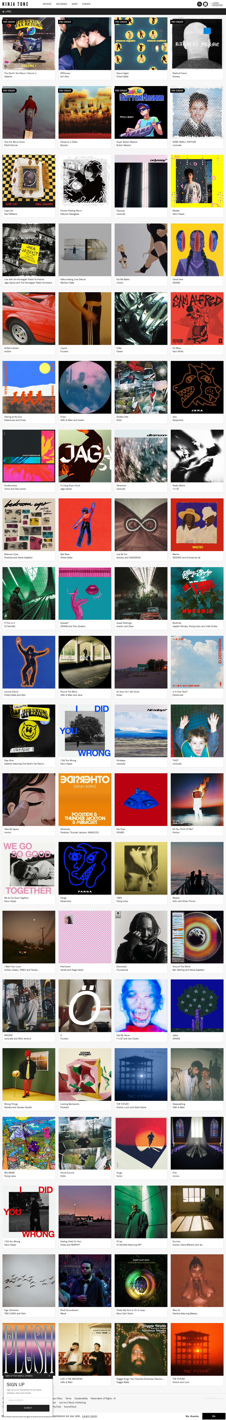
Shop (74, 4)
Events (86, 4)
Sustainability (81, 1398)
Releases (61, 4)
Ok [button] (214, 1416)
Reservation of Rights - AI (103, 1398)
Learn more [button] (89, 1416)
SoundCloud (70, 1407)
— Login (214, 3)
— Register (216, 5)
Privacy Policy (55, 1398)
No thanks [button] (192, 1416)
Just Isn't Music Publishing (72, 1402)
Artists (47, 4)
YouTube (57, 1407)
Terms (68, 1398)
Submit (28, 1408)
